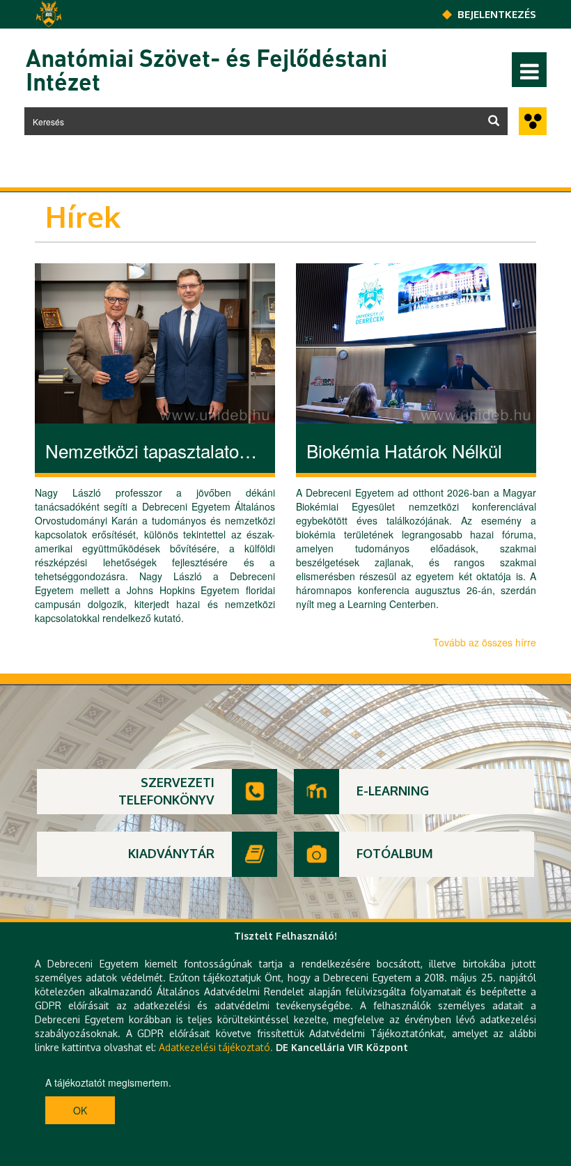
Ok (80, 1110)
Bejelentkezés (496, 14)
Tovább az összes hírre (484, 642)
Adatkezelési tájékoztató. (216, 1047)
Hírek (82, 216)
